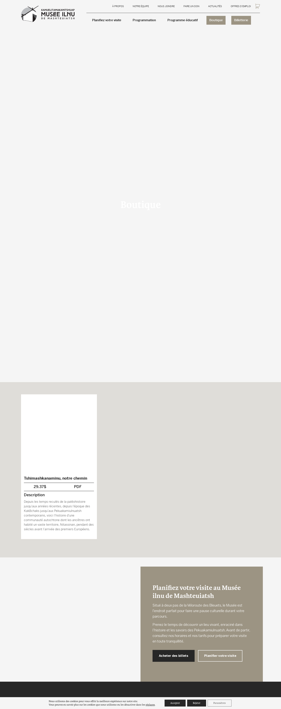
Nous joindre (166, 6)
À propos (118, 6)
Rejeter (196, 703)
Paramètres (219, 703)
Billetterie (241, 20)
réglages (150, 704)
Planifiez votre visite (106, 20)
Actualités (215, 6)
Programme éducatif (182, 20)
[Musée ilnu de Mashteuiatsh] (48, 14)
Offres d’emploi (241, 6)
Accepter (175, 703)
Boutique (216, 20)
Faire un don (191, 6)
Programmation (144, 20)
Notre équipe (141, 6)
